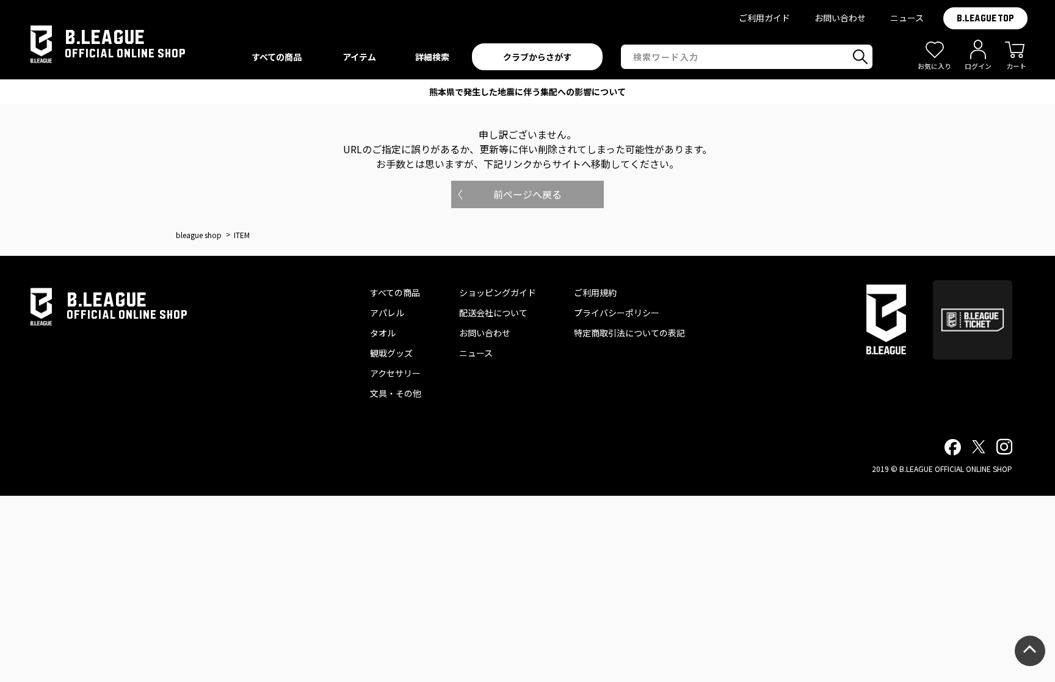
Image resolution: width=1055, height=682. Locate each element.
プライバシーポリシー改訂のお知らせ (527, 91)
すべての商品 (395, 292)
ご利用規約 (595, 292)
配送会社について (493, 313)
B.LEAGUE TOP (985, 18)
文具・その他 (395, 393)
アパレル (387, 313)
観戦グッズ (391, 353)
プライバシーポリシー (616, 313)
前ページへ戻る (527, 194)
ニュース (907, 18)
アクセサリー (395, 373)
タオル (383, 333)
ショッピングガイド (497, 292)
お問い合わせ (840, 18)
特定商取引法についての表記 (629, 333)
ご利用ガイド (764, 18)
